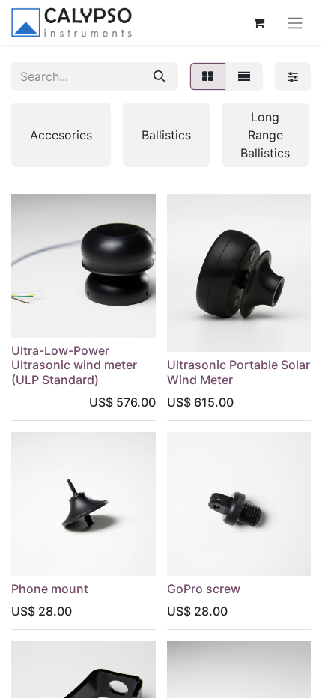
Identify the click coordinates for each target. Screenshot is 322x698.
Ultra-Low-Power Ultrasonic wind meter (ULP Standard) (74, 364)
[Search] (159, 76)
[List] (244, 76)
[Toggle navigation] (295, 22)
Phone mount (49, 588)
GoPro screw (203, 588)
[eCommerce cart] (258, 22)
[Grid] (207, 76)
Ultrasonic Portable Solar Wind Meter (238, 371)
